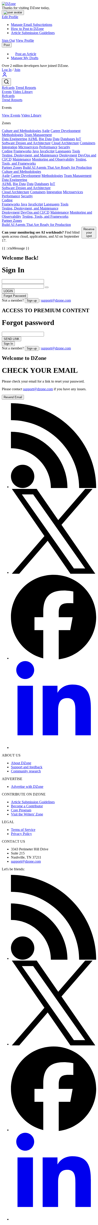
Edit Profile (10, 17)
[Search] (6, 82)
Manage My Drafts (24, 58)
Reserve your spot (88, 232)
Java (35, 151)
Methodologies (12, 135)
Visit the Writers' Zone (27, 814)
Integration (9, 147)
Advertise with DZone (27, 786)
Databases (67, 139)
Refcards (8, 88)
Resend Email (13, 397)
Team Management (38, 135)
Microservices (28, 147)
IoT (78, 139)
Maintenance (22, 159)
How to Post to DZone (27, 29)
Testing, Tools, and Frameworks (45, 216)
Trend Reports (25, 88)
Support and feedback (26, 767)
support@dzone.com (56, 300)
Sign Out (8, 40)
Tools (76, 151)
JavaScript (47, 151)
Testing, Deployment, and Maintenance (30, 155)
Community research (26, 771)
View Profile (25, 40)
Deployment (68, 155)
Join (17, 70)
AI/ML (33, 139)
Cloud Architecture (65, 143)
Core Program (21, 810)
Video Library (23, 92)
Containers (87, 143)
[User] (4, 76)
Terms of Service (23, 830)
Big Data (45, 139)
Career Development (65, 131)
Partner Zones (12, 167)
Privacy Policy (21, 834)
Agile (46, 131)
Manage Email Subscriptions (31, 25)
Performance (48, 147)
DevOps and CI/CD (35, 212)
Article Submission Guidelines (33, 33)
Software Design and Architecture (26, 143)
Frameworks (22, 151)
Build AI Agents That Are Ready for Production (57, 167)
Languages (63, 151)
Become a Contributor (27, 806)
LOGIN (8, 291)
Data (56, 139)
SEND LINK (11, 339)
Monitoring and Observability (53, 159)
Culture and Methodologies (21, 131)
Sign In (8, 343)
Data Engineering (14, 139)
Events (7, 92)
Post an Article (25, 54)
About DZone (21, 763)
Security (64, 147)
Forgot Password (15, 296)
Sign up (32, 300)
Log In (7, 70)
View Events (11, 115)
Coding (7, 151)
